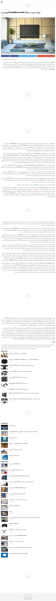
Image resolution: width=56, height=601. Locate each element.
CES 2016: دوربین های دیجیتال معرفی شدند (17, 529)
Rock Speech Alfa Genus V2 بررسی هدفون (18, 383)
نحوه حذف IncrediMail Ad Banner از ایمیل (18, 487)
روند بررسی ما (9, 348)
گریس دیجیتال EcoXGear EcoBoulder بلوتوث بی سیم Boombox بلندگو (24, 359)
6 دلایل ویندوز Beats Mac (14, 463)
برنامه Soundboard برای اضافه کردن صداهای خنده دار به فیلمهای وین (23, 431)
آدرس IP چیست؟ (12, 425)
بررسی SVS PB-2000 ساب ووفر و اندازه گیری (18, 377)
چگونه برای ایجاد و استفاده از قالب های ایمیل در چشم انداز (21, 547)
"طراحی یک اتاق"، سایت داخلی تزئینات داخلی (18, 499)
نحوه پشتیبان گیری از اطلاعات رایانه (16, 469)
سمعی (2, 9)
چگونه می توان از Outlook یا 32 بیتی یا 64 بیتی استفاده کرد (21, 481)
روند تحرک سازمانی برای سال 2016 (16, 541)
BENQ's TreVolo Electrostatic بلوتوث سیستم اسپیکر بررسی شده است (24, 393)
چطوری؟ (10, 511)
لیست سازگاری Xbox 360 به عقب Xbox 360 (18, 443)
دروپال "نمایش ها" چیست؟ (14, 455)
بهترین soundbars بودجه (35, 184)
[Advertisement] (28, 120)
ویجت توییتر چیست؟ (13, 437)
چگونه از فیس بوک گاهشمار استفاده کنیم (17, 493)
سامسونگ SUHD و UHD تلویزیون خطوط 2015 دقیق (19, 475)
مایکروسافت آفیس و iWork (14, 505)
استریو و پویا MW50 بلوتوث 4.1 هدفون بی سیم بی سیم (20, 371)
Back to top (28, 594)
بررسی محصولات (7, 9)
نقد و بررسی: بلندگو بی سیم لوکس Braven (17, 353)
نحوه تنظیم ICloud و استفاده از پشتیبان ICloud (18, 553)
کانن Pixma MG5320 (13, 523)
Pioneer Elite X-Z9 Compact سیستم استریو (18, 389)
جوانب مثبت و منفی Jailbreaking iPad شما (18, 535)
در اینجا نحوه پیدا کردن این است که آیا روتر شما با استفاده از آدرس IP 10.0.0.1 (24, 517)
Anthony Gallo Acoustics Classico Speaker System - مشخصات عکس (24, 399)
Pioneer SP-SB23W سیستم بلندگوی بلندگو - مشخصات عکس (21, 365)
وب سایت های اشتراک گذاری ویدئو (16, 449)
